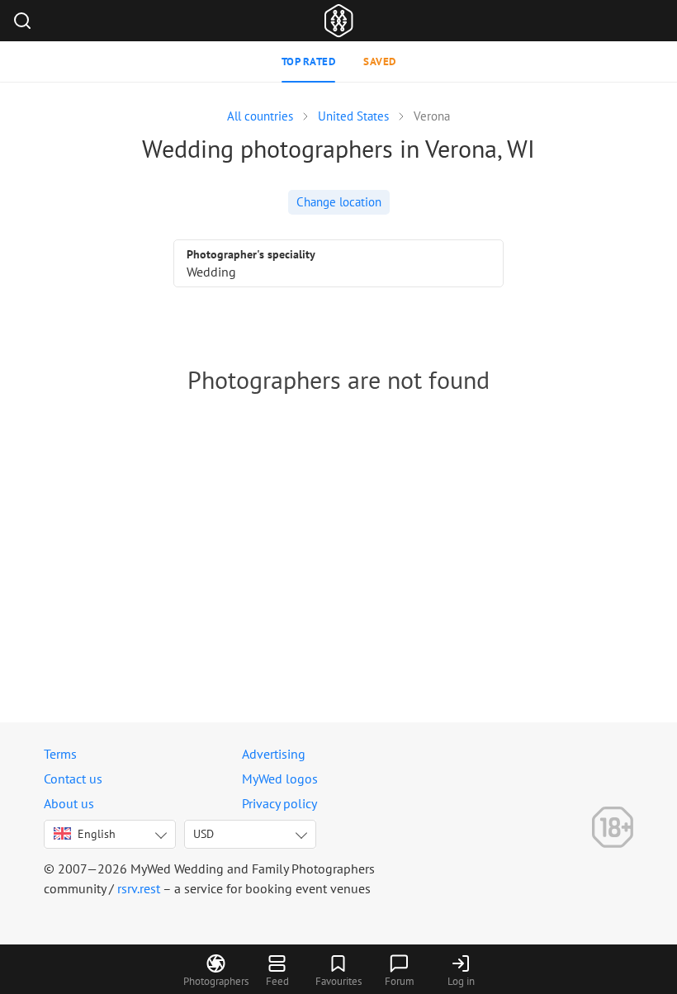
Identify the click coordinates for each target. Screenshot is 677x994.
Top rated (309, 61)
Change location (338, 202)
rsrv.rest (138, 888)
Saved (379, 61)
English (97, 833)
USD (203, 833)
